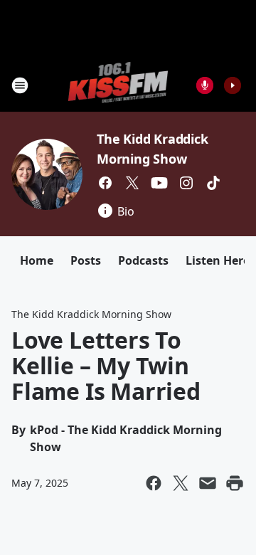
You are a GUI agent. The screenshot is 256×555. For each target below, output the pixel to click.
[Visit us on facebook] (105, 182)
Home (36, 260)
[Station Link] (118, 85)
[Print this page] (235, 483)
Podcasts (143, 260)
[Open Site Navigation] (19, 85)
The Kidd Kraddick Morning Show (91, 314)
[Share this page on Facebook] (154, 483)
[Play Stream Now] (232, 85)
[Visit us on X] (132, 182)
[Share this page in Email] (208, 483)
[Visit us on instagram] (186, 182)
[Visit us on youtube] (159, 182)
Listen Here (218, 260)
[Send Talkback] (204, 85)
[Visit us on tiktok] (213, 182)
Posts (85, 260)
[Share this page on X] (181, 483)
